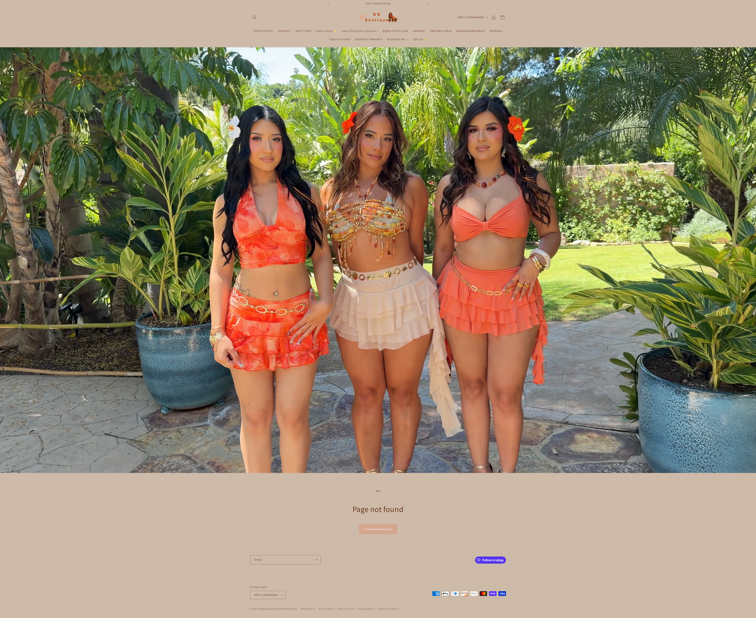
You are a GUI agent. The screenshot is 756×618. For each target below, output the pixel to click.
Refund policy (308, 608)
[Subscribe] (316, 559)
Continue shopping (378, 529)
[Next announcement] (427, 3)
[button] (254, 17)
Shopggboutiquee (267, 609)
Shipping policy (366, 608)
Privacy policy (326, 608)
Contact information (388, 608)
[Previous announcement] (328, 3)
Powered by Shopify (287, 609)
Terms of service (345, 608)
